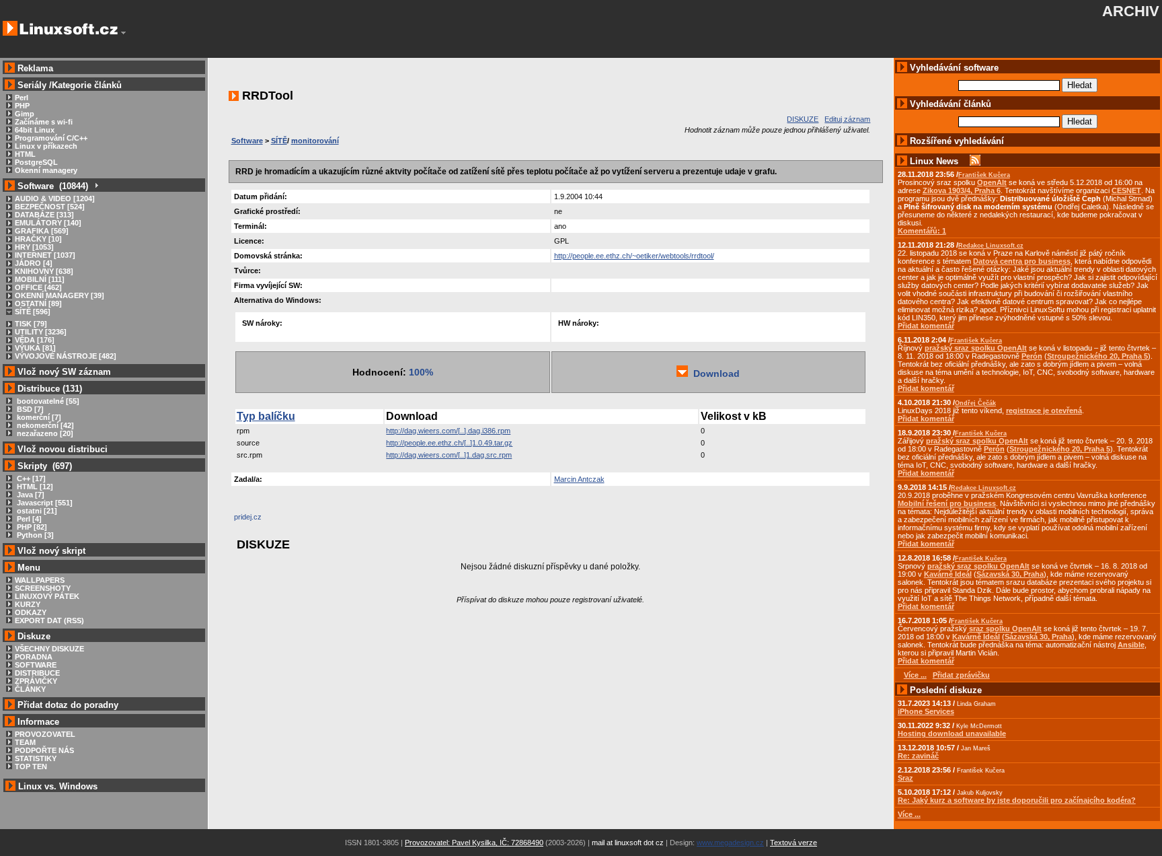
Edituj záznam (847, 119)
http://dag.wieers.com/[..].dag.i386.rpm (448, 431)
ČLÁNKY (30, 689)
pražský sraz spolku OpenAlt (976, 348)
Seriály (31, 85)
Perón (1031, 356)
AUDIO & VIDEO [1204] (55, 198)
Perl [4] (28, 519)
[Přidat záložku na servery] (261, 520)
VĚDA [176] (34, 340)
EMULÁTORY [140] (48, 223)
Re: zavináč (918, 756)
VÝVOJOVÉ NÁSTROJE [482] (65, 356)
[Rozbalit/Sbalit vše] (96, 186)
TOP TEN (31, 766)
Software (247, 141)
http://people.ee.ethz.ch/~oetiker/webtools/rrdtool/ (634, 256)
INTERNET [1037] (45, 255)
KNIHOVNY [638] (44, 271)
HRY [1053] (34, 247)
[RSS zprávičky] (975, 161)
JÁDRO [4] (33, 263)
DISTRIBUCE (37, 673)
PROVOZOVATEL (45, 734)
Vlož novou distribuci (62, 449)
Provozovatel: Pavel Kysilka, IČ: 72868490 (474, 843)
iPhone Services (926, 711)
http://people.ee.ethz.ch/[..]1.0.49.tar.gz (449, 443)
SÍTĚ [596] (32, 312)
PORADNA (33, 657)
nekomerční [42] (44, 425)
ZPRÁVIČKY (36, 681)
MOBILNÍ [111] (40, 279)
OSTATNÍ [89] (38, 303)
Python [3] (34, 535)
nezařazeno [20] (44, 433)
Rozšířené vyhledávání (957, 141)
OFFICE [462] (38, 287)
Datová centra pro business (1022, 261)
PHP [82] (31, 527)
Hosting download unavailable (952, 733)
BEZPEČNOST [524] (50, 207)
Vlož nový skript (51, 551)
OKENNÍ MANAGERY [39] (59, 295)
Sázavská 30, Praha (1010, 574)
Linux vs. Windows (58, 786)
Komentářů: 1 (922, 231)
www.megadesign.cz (730, 843)
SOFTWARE (35, 665)
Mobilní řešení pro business (947, 503)
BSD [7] (29, 409)
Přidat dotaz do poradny (66, 705)
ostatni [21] (36, 511)
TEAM (25, 742)
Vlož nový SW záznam (64, 372)
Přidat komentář (926, 326)
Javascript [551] (44, 503)
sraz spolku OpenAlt (1005, 629)
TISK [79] (31, 324)
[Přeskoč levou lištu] (123, 33)
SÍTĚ (279, 141)
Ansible (1131, 645)
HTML (25, 154)
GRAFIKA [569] (42, 231)
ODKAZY (30, 612)
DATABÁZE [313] (44, 215)
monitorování (315, 141)
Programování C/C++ (51, 138)
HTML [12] (34, 487)
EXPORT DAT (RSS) (49, 620)
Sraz (905, 778)
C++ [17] (30, 478)
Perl (21, 98)
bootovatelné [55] (47, 401)
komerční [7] (38, 417)
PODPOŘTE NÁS (44, 750)
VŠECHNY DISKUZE (49, 649)
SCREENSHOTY (43, 588)
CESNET (1126, 190)
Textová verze (793, 843)
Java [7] (29, 495)
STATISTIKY (35, 758)
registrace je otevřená (1044, 410)
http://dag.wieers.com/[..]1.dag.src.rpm (449, 455)
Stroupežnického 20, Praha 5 (1097, 356)
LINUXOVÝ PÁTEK (47, 596)
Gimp (24, 114)
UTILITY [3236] (41, 332)
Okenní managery (46, 170)
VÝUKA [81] (35, 348)
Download (714, 373)
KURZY (27, 604)
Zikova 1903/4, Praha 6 (962, 190)
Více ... (909, 814)
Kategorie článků (87, 85)
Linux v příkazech (46, 146)
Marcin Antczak (579, 479)
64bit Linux (34, 130)
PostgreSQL (36, 162)
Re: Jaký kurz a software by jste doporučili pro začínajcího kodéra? (1017, 800)
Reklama (35, 68)
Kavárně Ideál (948, 574)
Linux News (934, 161)
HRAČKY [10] (38, 239)
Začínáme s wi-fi (44, 122)
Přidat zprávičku (961, 675)
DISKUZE (802, 119)
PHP (22, 106)
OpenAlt (992, 182)
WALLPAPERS (40, 580)
